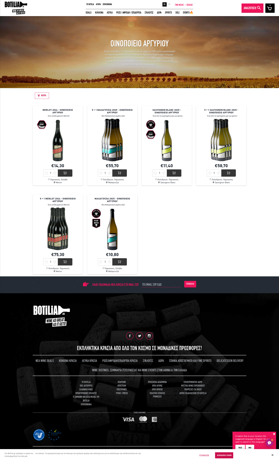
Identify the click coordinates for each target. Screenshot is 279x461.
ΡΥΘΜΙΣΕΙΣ (204, 455)
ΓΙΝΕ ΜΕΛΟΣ (179, 5)
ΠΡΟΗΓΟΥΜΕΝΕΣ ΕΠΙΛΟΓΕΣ (86, 393)
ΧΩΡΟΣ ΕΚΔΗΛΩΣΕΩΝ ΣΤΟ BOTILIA (192, 393)
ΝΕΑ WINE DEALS (45, 361)
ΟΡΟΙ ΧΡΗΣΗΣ (157, 389)
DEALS (88, 12)
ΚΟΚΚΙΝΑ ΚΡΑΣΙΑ (68, 361)
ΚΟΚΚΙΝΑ (99, 12)
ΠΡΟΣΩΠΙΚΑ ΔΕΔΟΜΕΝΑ (157, 382)
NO (249, 447)
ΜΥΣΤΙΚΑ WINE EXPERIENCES (193, 385)
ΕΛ (165, 4)
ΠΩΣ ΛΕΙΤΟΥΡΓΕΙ (86, 385)
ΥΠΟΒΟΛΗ (190, 284)
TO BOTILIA (90, 4)
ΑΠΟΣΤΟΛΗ (121, 385)
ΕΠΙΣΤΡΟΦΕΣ (122, 389)
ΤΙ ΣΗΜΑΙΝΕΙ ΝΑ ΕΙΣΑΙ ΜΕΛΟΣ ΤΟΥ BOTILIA (86, 398)
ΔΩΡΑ (159, 12)
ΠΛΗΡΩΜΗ (122, 382)
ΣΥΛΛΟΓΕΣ (149, 12)
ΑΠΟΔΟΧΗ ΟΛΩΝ (224, 455)
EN (169, 4)
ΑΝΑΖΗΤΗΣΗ (250, 8)
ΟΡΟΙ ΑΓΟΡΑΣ (157, 385)
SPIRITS (168, 12)
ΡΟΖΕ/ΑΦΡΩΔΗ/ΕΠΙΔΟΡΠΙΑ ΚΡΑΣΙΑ (120, 361)
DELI (177, 12)
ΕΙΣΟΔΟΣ (190, 5)
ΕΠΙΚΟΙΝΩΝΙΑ (107, 4)
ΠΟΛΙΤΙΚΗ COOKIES (157, 393)
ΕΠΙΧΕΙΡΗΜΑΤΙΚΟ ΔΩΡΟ (193, 382)
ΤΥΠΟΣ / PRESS (122, 393)
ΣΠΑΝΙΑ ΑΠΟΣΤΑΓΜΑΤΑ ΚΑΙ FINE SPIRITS (190, 361)
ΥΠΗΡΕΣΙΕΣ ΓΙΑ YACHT (193, 389)
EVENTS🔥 (188, 12)
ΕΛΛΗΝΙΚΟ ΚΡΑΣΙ (86, 389)
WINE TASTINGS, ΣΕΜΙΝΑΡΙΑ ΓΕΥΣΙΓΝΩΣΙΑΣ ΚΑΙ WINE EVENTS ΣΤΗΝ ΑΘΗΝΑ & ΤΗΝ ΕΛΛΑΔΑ (139, 370)
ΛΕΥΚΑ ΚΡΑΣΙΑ (89, 361)
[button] (269, 442)
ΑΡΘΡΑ (98, 4)
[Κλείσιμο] (272, 455)
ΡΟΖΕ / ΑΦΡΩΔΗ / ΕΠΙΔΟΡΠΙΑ (128, 12)
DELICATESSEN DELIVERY (230, 361)
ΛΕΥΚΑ (110, 12)
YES (240, 447)
